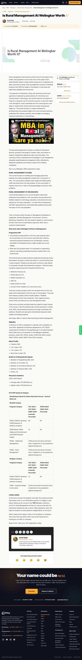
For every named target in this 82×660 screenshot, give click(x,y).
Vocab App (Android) (74, 644)
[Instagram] (10, 639)
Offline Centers (73, 626)
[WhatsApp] (3, 639)
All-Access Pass (59, 638)
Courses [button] (16, 2)
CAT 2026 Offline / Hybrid (31, 622)
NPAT (42, 640)
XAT (42, 623)
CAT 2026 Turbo (31, 617)
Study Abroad (35, 2)
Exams (10, 2)
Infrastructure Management (24, 7)
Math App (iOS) (73, 646)
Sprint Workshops (59, 633)
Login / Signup (73, 639)
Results (23, 2)
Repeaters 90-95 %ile (31, 631)
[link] (6, 613)
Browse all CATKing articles (67, 102)
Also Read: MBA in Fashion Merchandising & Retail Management (31, 318)
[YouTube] (6, 639)
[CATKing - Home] (4, 2)
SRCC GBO (44, 645)
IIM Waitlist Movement (58, 641)
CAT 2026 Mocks (31, 626)
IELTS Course (58, 619)
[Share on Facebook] (16, 532)
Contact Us (72, 619)
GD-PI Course (30, 645)
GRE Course (58, 617)
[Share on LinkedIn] (24, 532)
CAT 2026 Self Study (32, 614)
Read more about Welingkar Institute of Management (27, 229)
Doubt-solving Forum (60, 635)
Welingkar (13, 7)
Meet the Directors (74, 617)
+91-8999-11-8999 (14, 627)
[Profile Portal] (66, 2)
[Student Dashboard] (63, 2)
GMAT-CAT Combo (60, 622)
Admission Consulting (58, 625)
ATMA (42, 633)
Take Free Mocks (59, 645)
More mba (67, 90)
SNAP (42, 621)
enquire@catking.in (18, 635)
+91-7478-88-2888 (16, 631)
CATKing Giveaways (60, 647)
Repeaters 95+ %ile (32, 635)
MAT (42, 631)
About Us (71, 614)
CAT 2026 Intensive (32, 619)
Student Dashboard (74, 634)
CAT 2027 (29, 628)
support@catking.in (7, 635)
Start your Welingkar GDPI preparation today (24, 169)
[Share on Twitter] (20, 532)
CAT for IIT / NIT (31, 637)
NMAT (42, 618)
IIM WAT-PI (29, 642)
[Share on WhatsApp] (27, 532)
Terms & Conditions (67, 657)
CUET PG (43, 643)
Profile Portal (72, 636)
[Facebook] (14, 639)
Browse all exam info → (45, 615)
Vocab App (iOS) (73, 641)
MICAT (42, 636)
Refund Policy (77, 657)
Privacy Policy (57, 657)
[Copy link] (31, 532)
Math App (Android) (74, 649)
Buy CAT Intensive (74, 2)
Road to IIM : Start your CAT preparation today (25, 523)
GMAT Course (58, 614)
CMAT (42, 626)
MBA (7, 7)
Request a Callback (48, 591)
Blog (3, 7)
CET (42, 628)
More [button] (27, 2)
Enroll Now (31, 591)
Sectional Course (31, 640)
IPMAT (42, 638)
